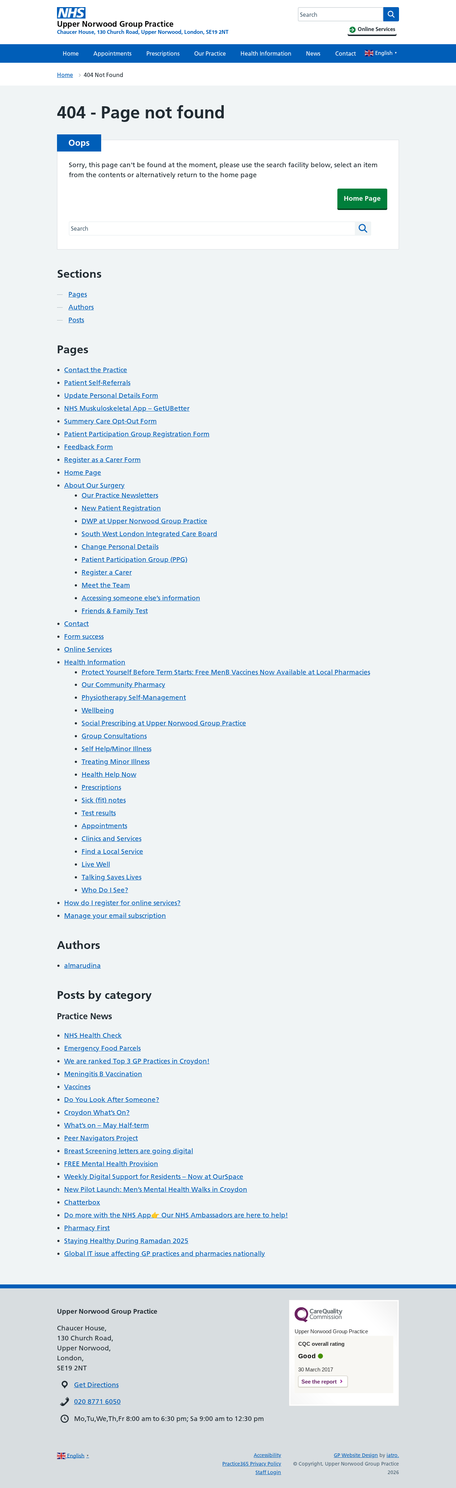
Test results (99, 813)
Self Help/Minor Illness (116, 749)
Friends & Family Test (115, 611)
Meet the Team (106, 585)
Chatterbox (82, 1202)
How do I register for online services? (122, 903)
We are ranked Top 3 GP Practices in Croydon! (136, 1061)
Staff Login (268, 1472)
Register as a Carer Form (102, 460)
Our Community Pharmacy (123, 685)
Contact (345, 53)
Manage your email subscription (115, 916)
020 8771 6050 (97, 1401)
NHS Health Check (93, 1035)
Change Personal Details (120, 547)
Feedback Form (88, 447)
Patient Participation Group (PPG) (134, 559)
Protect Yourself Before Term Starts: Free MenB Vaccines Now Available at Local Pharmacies (226, 672)
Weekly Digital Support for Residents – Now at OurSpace (153, 1177)
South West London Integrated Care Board (149, 534)
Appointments (112, 53)
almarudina (82, 965)
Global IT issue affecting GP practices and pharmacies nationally (164, 1254)
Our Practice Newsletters (120, 495)
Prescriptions (163, 53)
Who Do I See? (105, 890)
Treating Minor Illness (116, 762)
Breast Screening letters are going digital (128, 1151)
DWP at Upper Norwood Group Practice (144, 521)
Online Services (88, 649)
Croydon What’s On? (97, 1112)
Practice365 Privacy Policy (251, 1464)
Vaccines (77, 1087)
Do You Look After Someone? (111, 1100)
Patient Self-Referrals (97, 383)
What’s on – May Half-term (106, 1125)
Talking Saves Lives (111, 877)
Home (71, 53)
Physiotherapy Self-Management (134, 697)
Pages (77, 294)
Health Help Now (109, 774)
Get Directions (96, 1385)
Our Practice (210, 53)
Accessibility (267, 1455)
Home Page (362, 198)
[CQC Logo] (318, 1320)
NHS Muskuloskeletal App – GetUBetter (127, 408)
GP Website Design (356, 1455)
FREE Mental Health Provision (111, 1164)
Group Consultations (114, 736)
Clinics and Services (111, 839)
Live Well (96, 864)
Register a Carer (107, 572)
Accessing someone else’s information (141, 598)
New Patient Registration (121, 508)
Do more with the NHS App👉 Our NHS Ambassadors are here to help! (176, 1215)
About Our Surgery (94, 485)
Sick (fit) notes (104, 800)
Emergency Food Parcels (102, 1048)
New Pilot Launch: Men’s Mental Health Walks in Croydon (155, 1189)
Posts (76, 320)
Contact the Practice (95, 370)
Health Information (265, 53)
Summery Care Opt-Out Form (110, 421)
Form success (84, 636)
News (313, 53)
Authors (81, 307)
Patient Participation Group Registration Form (136, 434)
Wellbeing (98, 710)
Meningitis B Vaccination (103, 1074)
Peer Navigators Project (101, 1138)
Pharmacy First (87, 1228)
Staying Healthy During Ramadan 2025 (126, 1241)
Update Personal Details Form (111, 395)
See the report (319, 1382)
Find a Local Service (112, 851)
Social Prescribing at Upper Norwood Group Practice (164, 723)
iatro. (393, 1455)
